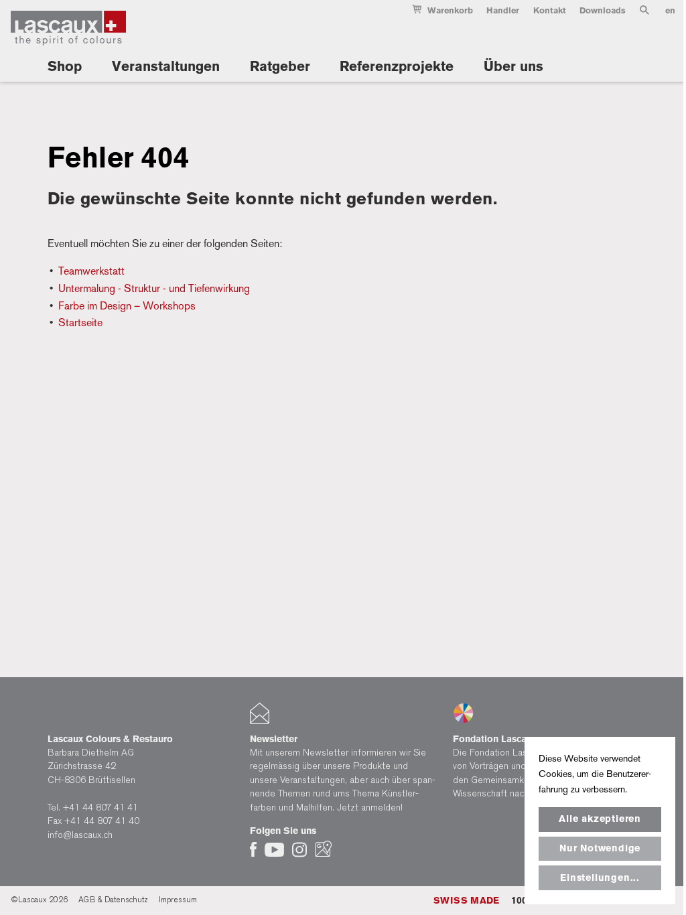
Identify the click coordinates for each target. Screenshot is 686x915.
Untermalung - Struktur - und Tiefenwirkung (154, 288)
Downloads (602, 10)
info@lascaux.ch (80, 835)
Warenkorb (450, 10)
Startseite (80, 322)
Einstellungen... (600, 878)
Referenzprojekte (397, 66)
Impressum (178, 899)
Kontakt (549, 10)
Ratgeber (280, 66)
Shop (65, 66)
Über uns (513, 66)
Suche (644, 13)
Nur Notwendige (599, 848)
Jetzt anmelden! (370, 807)
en (670, 10)
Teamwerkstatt (91, 271)
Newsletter (273, 738)
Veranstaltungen (166, 66)
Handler (502, 10)
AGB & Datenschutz (113, 899)
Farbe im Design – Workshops (127, 305)
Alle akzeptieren (600, 819)
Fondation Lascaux (495, 738)
